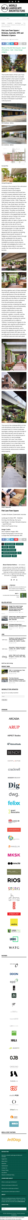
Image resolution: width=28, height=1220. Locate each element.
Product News (6, 666)
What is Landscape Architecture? (9, 1182)
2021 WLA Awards (10, 544)
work (14, 556)
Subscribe (4, 699)
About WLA (4, 1161)
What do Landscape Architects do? (10, 1185)
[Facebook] (15, 1)
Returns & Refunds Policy (8, 1175)
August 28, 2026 (13, 642)
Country (9, 23)
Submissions (5, 1165)
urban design (6, 556)
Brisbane (5, 547)
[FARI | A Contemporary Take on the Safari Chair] (5, 672)
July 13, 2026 (12, 682)
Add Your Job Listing (7, 663)
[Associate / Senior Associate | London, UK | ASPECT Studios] (5, 649)
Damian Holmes (14, 39)
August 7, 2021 (13, 621)
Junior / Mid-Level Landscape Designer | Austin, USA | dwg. (17, 655)
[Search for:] (14, 18)
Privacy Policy (5, 1170)
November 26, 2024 (14, 612)
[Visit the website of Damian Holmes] (11, 580)
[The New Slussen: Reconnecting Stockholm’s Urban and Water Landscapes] (5, 679)
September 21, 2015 (14, 627)
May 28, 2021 (6, 39)
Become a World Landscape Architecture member (12, 1155)
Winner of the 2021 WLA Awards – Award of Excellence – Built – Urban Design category (14, 50)
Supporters (4, 1159)
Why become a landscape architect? (10, 1188)
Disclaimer (4, 1172)
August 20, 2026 (13, 673)
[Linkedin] (12, 1)
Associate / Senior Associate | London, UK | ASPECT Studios (17, 648)
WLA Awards (21, 1201)
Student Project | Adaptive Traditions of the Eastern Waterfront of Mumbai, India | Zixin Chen (17, 618)
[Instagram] (9, 1)
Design (12, 547)
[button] (26, 15)
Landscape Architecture (9, 553)
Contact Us (4, 1168)
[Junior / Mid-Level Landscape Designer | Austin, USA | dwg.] (5, 657)
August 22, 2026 (13, 658)
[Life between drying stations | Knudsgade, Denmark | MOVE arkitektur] (5, 626)
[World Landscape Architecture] (13, 12)
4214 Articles (22, 564)
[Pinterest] (18, 1)
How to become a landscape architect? (11, 1191)
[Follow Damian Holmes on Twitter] (13, 580)
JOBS (3, 634)
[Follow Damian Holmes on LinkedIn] (16, 580)
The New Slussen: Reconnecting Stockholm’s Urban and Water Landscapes (17, 679)
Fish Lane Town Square (9, 550)
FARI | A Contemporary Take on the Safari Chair (17, 670)
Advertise (4, 1163)
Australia (19, 544)
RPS (19, 553)
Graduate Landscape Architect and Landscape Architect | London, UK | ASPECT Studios (17, 639)
